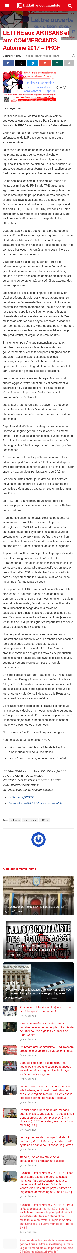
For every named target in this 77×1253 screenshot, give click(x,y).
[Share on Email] (44, 63)
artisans (15, 819)
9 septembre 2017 (12, 55)
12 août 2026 (29, 1231)
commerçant (30, 819)
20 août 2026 (14, 911)
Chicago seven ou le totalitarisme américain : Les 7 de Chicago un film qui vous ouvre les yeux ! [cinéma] (38, 991)
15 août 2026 (29, 1055)
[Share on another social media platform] (69, 63)
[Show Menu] (7, 5)
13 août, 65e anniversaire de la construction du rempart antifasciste (42, 1159)
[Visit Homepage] (38, 5)
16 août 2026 (29, 1039)
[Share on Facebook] (8, 63)
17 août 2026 (29, 1015)
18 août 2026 (14, 998)
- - (38, 851)
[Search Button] (70, 5)
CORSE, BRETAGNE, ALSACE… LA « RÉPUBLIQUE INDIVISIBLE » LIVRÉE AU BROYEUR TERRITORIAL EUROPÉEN (32, 946)
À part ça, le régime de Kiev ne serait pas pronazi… (36, 906)
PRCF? (44, 819)
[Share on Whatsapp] (57, 63)
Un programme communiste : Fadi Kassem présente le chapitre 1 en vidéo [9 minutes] (47, 1049)
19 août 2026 (14, 954)
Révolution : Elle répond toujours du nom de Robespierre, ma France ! (45, 1009)
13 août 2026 (29, 1165)
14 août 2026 (29, 1102)
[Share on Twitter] (20, 63)
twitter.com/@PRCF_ (22, 797)
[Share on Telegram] (32, 63)
